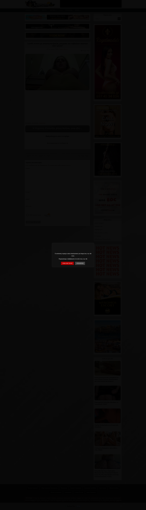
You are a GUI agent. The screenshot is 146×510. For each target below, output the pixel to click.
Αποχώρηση (80, 263)
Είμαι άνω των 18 (67, 263)
